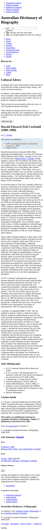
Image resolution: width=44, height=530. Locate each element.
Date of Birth (11, 68)
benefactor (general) (13, 495)
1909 (12, 447)
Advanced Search (13, 50)
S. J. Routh (7, 135)
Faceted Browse (12, 52)
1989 (10, 459)
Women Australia (12, 10)
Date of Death (11, 70)
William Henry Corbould (24, 159)
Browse (9, 54)
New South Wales (26, 449)
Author (8, 72)
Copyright (5, 524)
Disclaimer (14, 524)
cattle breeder (11, 497)
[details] (20, 437)
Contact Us (37, 524)
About (8, 41)
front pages (12, 426)
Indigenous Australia (14, 7)
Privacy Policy (26, 524)
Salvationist (10, 486)
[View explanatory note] (3, 470)
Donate (8, 56)
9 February (5, 447)
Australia (37, 449)
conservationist (11, 499)
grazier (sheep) (11, 502)
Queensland (24, 461)
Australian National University (15, 513)
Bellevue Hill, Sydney (9, 449)
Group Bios (10, 48)
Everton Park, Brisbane (10, 461)
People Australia (12, 5)
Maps (8, 75)
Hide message (7, 121)
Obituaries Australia (13, 3)
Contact (9, 43)
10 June (4, 459)
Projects (9, 46)
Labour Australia (12, 12)
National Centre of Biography (27, 511)
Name (8, 66)
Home (8, 39)
